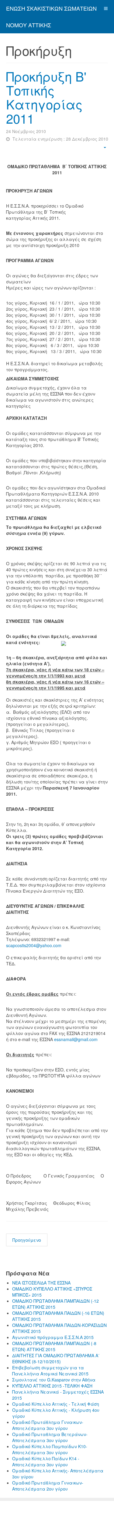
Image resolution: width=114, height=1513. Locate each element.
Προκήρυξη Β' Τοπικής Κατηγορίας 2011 (46, 97)
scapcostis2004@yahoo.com (33, 945)
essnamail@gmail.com (76, 1039)
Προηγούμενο (26, 1240)
